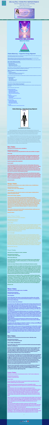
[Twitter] (26, 421)
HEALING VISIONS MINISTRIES (24, 2)
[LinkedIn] (24, 421)
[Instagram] (21, 421)
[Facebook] (22, 421)
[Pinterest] (28, 421)
